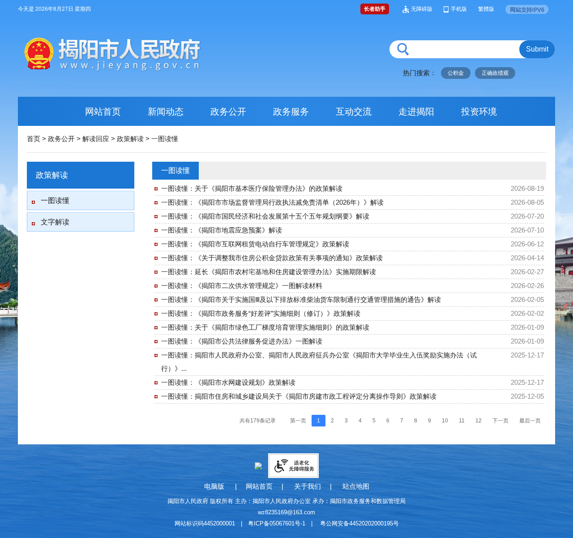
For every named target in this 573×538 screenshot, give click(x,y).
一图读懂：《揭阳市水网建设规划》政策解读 (228, 382)
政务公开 (228, 111)
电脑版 (214, 486)
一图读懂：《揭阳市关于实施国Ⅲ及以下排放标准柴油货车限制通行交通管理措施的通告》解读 (301, 299)
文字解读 (55, 222)
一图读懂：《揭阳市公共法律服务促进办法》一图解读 (241, 341)
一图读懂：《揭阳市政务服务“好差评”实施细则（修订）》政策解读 (260, 313)
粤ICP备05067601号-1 (276, 523)
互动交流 (354, 111)
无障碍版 (421, 9)
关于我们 (307, 486)
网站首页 (103, 111)
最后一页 (530, 420)
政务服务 (291, 111)
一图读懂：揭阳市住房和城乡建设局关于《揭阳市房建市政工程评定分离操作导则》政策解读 (298, 396)
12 (478, 420)
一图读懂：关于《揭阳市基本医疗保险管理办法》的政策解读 (251, 188)
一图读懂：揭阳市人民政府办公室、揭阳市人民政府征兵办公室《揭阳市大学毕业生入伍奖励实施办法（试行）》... (319, 361)
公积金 (456, 73)
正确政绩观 (495, 73)
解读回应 (95, 138)
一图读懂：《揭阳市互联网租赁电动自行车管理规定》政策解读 (255, 244)
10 (445, 420)
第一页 (298, 420)
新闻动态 (166, 111)
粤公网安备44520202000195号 (359, 523)
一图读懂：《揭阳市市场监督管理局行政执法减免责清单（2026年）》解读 (272, 202)
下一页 (500, 420)
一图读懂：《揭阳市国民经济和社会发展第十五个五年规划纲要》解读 (265, 216)
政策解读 (130, 138)
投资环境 (479, 111)
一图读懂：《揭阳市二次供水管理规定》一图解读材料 (241, 285)
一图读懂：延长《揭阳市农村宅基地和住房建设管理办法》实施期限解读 (268, 271)
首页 (33, 138)
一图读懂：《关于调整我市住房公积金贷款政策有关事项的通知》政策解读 (272, 258)
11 (462, 420)
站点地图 (355, 486)
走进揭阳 (416, 111)
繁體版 (486, 9)
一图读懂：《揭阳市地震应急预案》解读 (221, 230)
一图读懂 (164, 138)
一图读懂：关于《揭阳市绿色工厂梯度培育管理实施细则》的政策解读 (265, 327)
